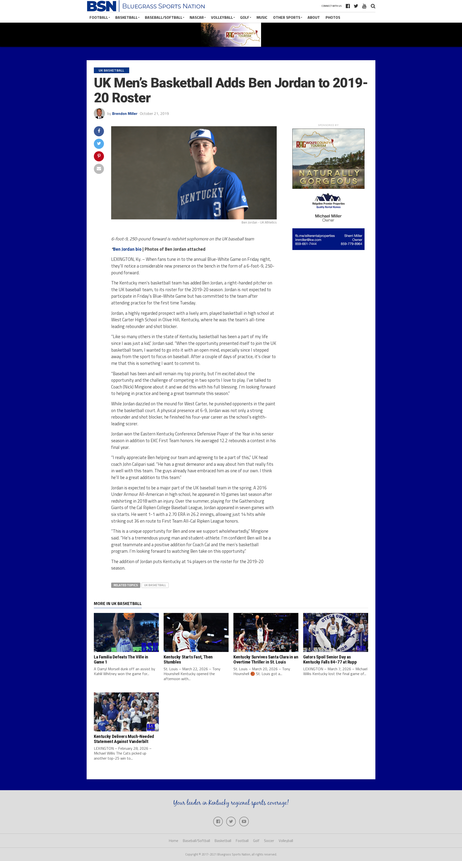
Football (99, 17)
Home (173, 840)
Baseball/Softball (163, 17)
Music (262, 17)
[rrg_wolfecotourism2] (328, 187)
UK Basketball (155, 585)
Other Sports (286, 17)
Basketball (126, 17)
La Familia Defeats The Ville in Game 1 (121, 659)
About (314, 17)
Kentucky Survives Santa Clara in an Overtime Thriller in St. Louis (265, 659)
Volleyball (222, 17)
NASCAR (197, 17)
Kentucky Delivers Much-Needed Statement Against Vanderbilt (124, 739)
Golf (244, 17)
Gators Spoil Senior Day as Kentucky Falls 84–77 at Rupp (330, 659)
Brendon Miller (124, 113)
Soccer (269, 840)
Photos (333, 17)
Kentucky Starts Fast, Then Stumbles (188, 659)
